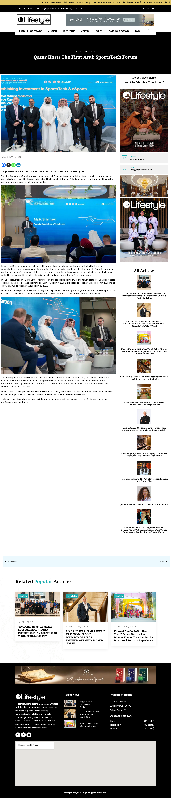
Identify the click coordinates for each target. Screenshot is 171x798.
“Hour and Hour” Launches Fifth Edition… (87, 705)
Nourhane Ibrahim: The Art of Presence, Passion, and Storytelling (144, 480)
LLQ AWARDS (36, 31)
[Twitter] (23, 734)
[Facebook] (143, 9)
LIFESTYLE (52, 31)
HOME (22, 31)
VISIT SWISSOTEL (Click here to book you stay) (37, 2)
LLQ (22, 622)
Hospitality (72, 596)
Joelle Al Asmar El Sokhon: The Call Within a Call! (144, 504)
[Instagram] (148, 9)
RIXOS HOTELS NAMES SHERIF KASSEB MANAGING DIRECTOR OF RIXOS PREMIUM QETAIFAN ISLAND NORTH (144, 323)
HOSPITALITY (69, 31)
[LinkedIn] (28, 734)
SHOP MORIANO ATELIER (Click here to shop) (88, 2)
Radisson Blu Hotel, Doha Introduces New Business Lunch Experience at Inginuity (144, 377)
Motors (113, 728)
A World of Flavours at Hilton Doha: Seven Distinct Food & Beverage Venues (144, 403)
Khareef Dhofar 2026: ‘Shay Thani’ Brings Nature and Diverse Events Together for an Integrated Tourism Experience (144, 351)
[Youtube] (153, 9)
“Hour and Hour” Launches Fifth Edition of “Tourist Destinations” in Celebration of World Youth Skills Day (144, 295)
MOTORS (85, 31)
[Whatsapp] (13, 165)
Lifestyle (23, 596)
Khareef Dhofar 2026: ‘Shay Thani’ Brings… (89, 725)
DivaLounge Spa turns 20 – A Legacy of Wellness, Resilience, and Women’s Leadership (144, 454)
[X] (8, 165)
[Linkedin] (18, 165)
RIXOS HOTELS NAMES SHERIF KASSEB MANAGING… (89, 714)
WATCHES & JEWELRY (118, 31)
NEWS (137, 31)
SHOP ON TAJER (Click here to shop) (134, 2)
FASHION (98, 31)
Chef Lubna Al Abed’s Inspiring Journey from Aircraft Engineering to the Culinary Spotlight (144, 429)
